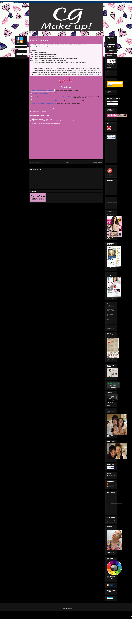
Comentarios (111, 104)
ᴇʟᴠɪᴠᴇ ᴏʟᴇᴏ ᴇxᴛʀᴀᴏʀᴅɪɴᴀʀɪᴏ (110, 306)
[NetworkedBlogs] (111, 136)
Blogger (70, 608)
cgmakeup (110, 486)
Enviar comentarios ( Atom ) (69, 166)
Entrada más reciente (36, 162)
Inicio (67, 162)
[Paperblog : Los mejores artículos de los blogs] (110, 468)
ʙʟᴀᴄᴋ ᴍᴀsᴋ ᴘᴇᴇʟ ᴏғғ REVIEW (110, 318)
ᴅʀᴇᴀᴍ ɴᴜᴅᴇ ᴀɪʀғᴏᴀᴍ (109, 322)
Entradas (110, 101)
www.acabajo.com (94, 74)
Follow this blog (111, 137)
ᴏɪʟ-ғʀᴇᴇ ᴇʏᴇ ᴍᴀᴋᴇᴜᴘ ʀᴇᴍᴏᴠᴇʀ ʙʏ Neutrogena (111, 327)
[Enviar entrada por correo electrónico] (53, 108)
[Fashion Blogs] (111, 475)
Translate (22, 57)
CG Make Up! (111, 484)
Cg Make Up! (109, 42)
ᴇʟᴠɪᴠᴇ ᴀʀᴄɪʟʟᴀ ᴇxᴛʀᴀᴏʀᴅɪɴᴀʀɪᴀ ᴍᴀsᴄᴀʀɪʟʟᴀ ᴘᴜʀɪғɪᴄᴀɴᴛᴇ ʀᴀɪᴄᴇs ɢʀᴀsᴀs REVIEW (110, 312)
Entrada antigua (97, 162)
